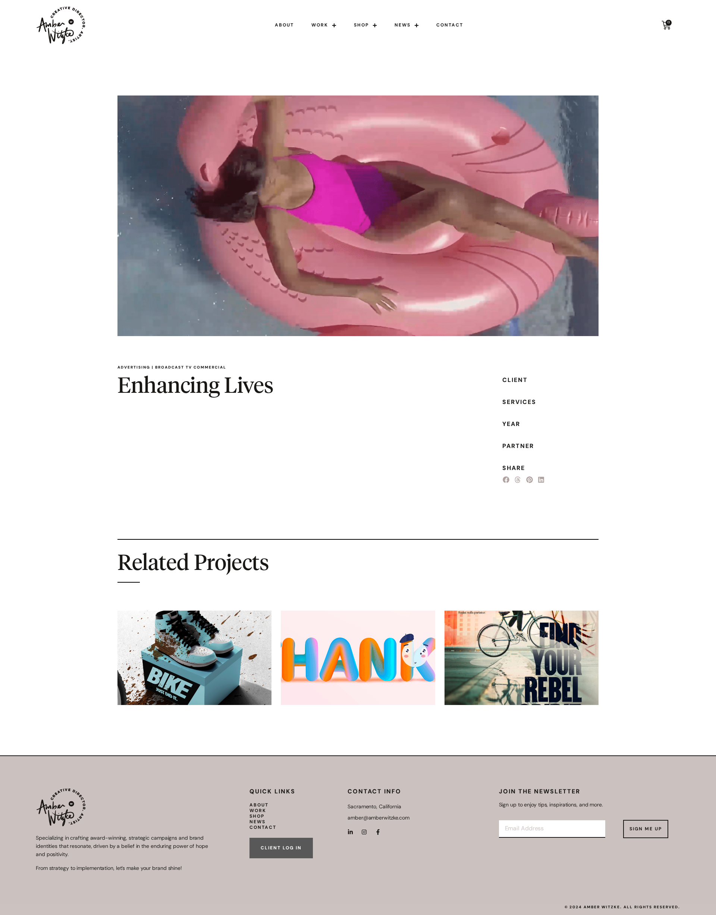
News (403, 25)
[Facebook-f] (378, 832)
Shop (361, 25)
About (284, 25)
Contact (449, 25)
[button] (506, 480)
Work (319, 25)
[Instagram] (364, 832)
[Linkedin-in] (350, 832)
